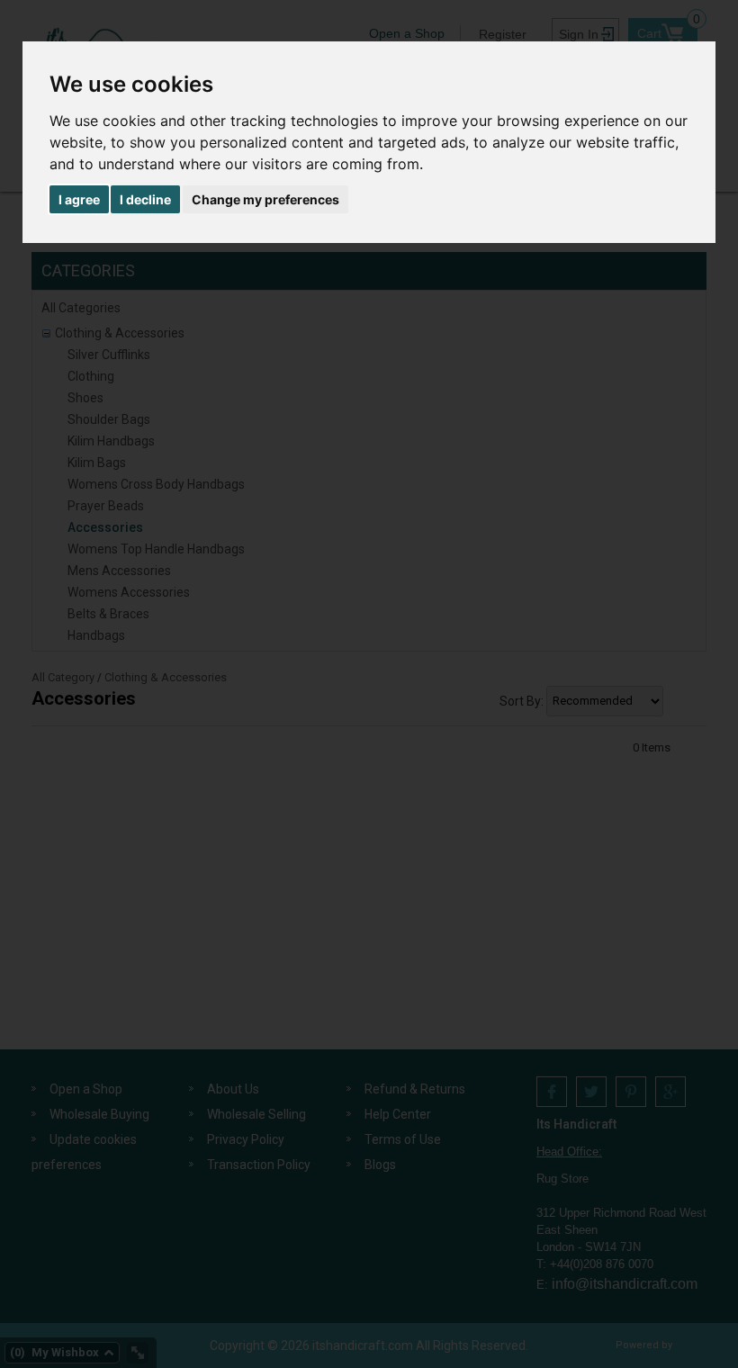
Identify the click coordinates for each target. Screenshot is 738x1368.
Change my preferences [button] (265, 199)
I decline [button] (145, 199)
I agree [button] (79, 199)
